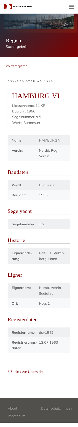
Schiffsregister (15, 66)
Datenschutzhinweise (58, 408)
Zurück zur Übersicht (27, 371)
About (12, 408)
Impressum (16, 416)
